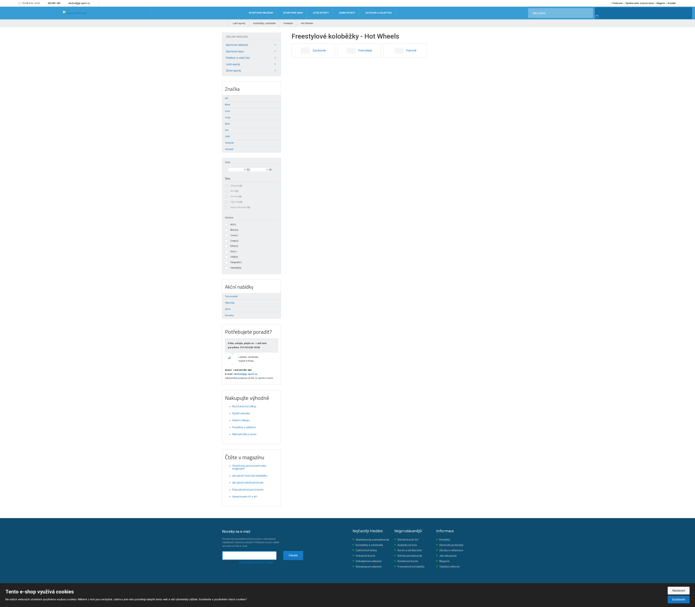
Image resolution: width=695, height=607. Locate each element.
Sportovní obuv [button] (293, 13)
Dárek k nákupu (241, 420)
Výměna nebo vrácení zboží (639, 3)
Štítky (227, 178)
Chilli (232, 257)
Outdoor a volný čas (238, 57)
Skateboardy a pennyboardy (372, 539)
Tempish (234, 262)
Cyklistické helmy (366, 550)
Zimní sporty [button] (346, 13)
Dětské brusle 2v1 (408, 539)
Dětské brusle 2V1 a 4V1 (245, 496)
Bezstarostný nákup (244, 406)
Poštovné (617, 3)
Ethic (233, 246)
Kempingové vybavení (369, 566)
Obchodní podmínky (451, 545)
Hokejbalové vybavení (369, 561)
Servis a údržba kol (408, 550)
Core (232, 235)
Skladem (235, 185)
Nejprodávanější (238, 207)
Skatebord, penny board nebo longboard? (249, 467)
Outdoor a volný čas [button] (378, 13)
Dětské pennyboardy (409, 555)
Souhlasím (678, 599)
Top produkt (231, 296)
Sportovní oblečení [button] (260, 13)
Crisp (233, 240)
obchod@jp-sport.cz (245, 374)
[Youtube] (95, 3)
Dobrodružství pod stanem (248, 489)
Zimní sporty (233, 70)
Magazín (660, 3)
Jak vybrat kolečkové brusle (248, 482)
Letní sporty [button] (320, 13)
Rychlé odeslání (241, 413)
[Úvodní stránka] (75, 13)
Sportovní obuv (235, 51)
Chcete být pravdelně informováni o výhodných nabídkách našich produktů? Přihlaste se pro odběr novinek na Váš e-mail (250, 538)
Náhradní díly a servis (244, 434)
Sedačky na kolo (407, 545)
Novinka (234, 196)
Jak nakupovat (448, 555)
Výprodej (235, 201)
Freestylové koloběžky (410, 566)
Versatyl (234, 267)
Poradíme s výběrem (244, 427)
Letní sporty (233, 64)
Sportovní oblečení (237, 45)
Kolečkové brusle (407, 561)
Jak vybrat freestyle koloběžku (249, 476)
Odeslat (293, 555)
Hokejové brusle (365, 555)
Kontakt (672, 3)
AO (232, 224)
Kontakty (444, 539)
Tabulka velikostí (449, 566)
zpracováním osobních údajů (256, 562)
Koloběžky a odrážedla (369, 545)
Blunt (233, 230)
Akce (233, 191)
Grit (232, 251)
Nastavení (678, 590)
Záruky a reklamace (451, 550)
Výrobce (229, 217)
